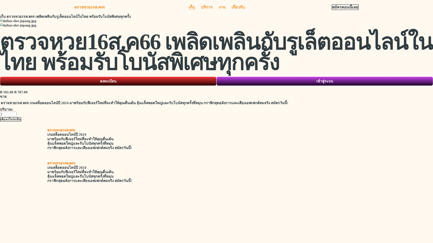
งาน (222, 7)
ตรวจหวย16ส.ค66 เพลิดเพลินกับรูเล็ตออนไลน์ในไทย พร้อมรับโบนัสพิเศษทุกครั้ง (69, 17)
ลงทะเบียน (108, 81)
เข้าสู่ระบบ (324, 81)
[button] (10, 119)
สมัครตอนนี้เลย (345, 7)
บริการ (207, 7)
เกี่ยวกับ (238, 7)
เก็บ (192, 7)
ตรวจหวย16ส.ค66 (89, 7)
